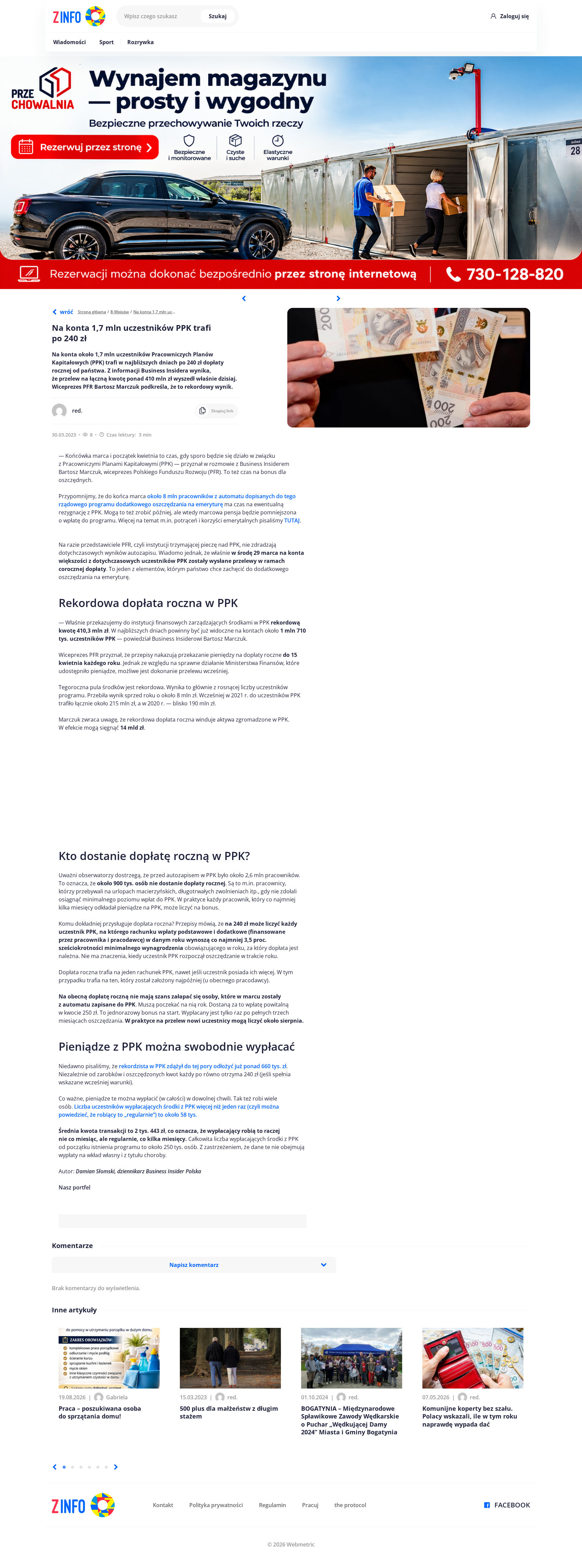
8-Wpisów (119, 312)
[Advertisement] (182, 787)
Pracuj (310, 1505)
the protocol (350, 1505)
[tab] (64, 1467)
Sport (106, 42)
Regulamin (272, 1505)
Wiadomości (69, 42)
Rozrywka (140, 42)
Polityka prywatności (216, 1505)
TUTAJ (292, 520)
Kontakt (163, 1505)
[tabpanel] (291, 172)
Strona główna (92, 312)
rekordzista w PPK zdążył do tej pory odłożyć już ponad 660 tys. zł (202, 1066)
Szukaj (218, 16)
